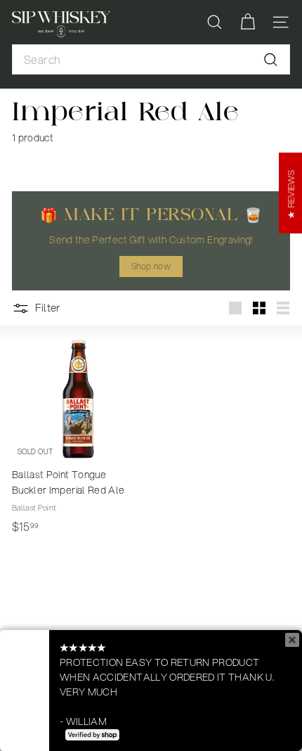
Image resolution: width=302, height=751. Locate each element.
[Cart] (247, 22)
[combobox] (151, 59)
